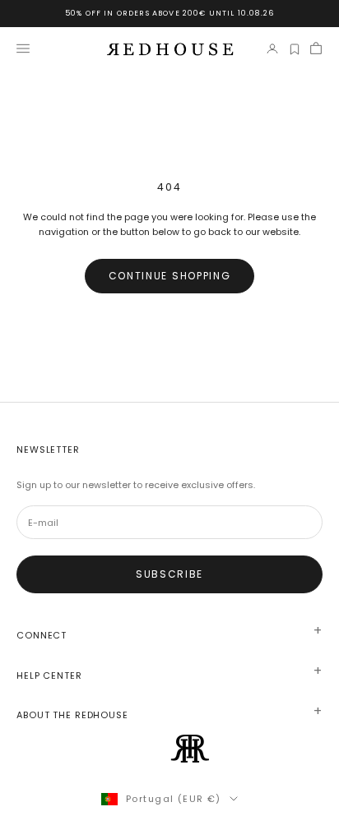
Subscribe (169, 574)
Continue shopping (170, 276)
